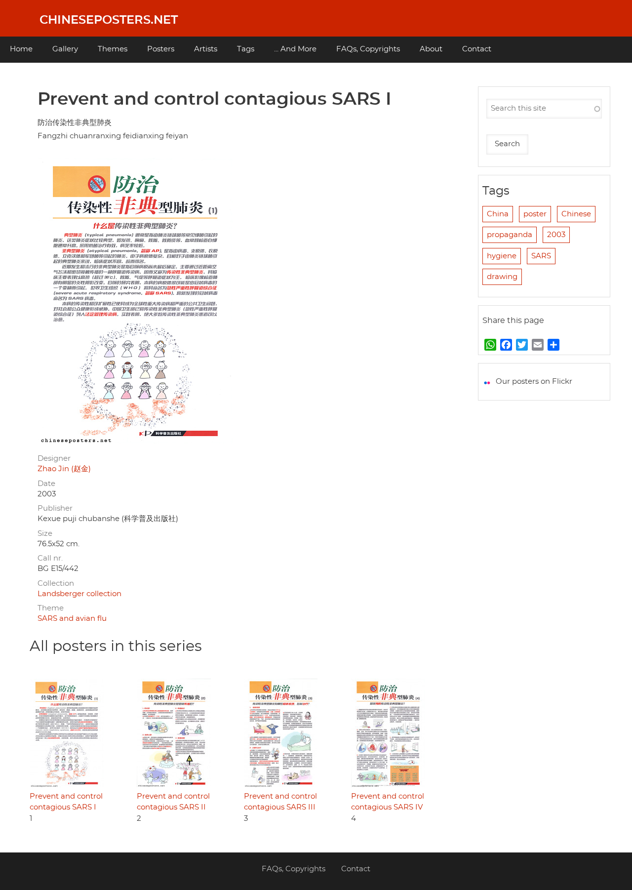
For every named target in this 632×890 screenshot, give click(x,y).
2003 (556, 235)
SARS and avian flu (72, 618)
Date (46, 483)
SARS (541, 256)
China (498, 214)
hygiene (501, 256)
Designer (54, 458)
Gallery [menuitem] (65, 49)
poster (535, 214)
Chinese (576, 214)
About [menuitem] (431, 49)
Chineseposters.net (109, 20)
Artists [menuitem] (205, 49)
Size (45, 533)
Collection (56, 583)
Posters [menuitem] (160, 49)
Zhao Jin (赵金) (64, 469)
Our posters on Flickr (534, 381)
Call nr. (50, 558)
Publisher (55, 508)
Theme (51, 608)
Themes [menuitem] (112, 49)
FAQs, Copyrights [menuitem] (368, 49)
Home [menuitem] (21, 49)
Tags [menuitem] (245, 49)
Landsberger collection (79, 594)
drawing (502, 277)
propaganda (509, 235)
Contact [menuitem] (476, 49)
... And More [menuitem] (295, 49)
